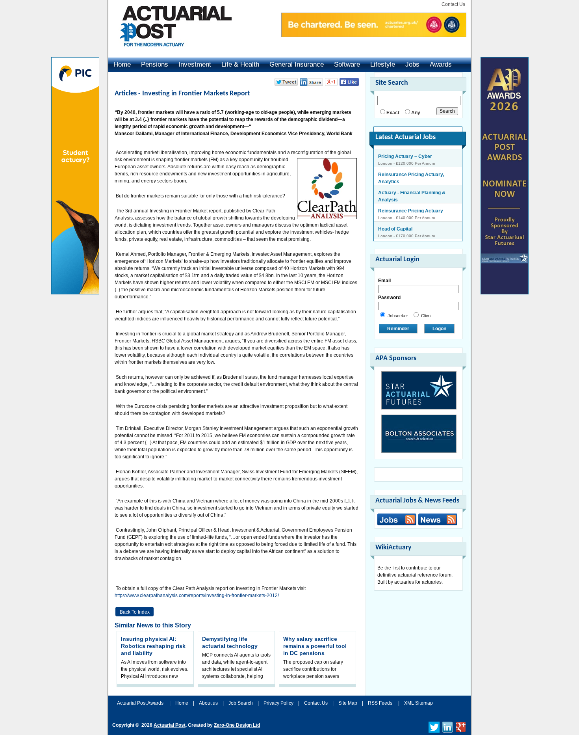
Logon (439, 328)
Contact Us (453, 4)
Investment (194, 64)
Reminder (398, 328)
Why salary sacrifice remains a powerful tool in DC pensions (315, 646)
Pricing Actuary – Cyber (405, 156)
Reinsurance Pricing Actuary (410, 211)
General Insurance (296, 64)
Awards (441, 64)
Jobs (412, 64)
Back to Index (135, 612)
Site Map (347, 703)
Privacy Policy (278, 703)
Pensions (154, 64)
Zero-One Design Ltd (237, 725)
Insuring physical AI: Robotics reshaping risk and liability (153, 646)
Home (122, 64)
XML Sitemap (418, 703)
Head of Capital (395, 229)
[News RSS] (436, 520)
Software (347, 64)
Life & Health (240, 64)
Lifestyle (382, 64)
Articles (126, 93)
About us (208, 703)
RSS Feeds (380, 703)
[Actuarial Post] (170, 51)
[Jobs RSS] (396, 519)
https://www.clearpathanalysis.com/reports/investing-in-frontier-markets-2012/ (197, 595)
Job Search (240, 703)
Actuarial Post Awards (141, 703)
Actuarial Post (170, 725)
